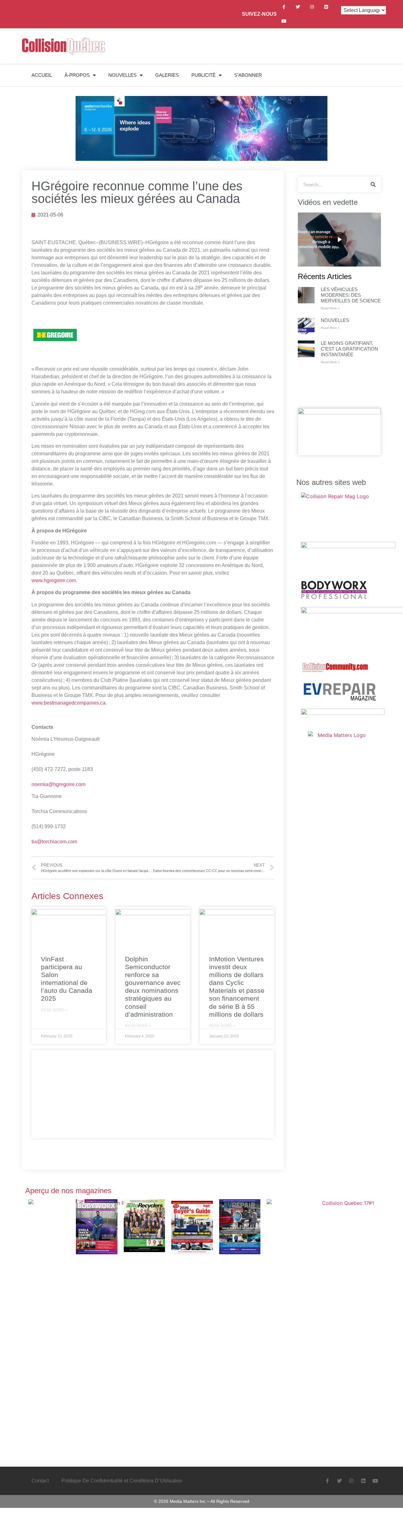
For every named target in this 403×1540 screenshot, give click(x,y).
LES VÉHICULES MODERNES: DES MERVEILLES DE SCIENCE (351, 295)
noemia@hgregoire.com (58, 784)
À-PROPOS (77, 75)
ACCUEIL (41, 75)
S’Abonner (248, 75)
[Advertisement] (152, 1094)
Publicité (203, 75)
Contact (40, 1480)
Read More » (54, 1010)
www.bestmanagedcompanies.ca (68, 702)
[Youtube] (284, 21)
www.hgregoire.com (53, 580)
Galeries (167, 75)
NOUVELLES (122, 75)
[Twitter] (298, 7)
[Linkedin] (326, 7)
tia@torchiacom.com (54, 841)
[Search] (373, 184)
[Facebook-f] (284, 7)
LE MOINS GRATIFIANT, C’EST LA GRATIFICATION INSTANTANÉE (349, 348)
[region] (339, 239)
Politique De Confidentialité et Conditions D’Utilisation (121, 1480)
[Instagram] (312, 7)
